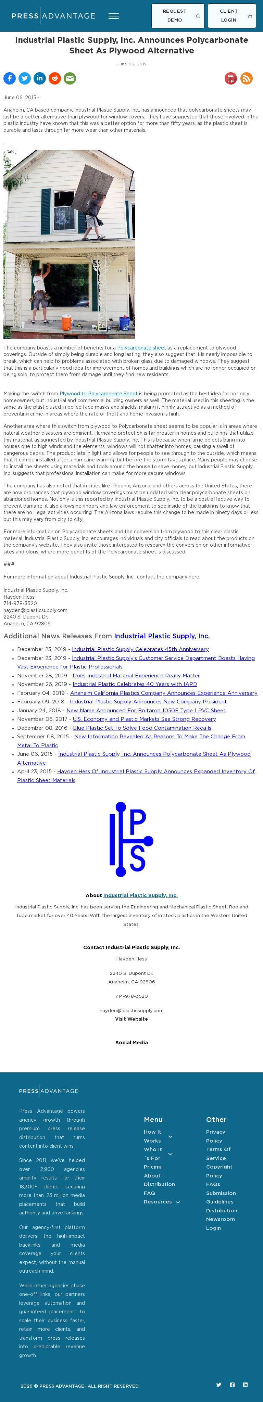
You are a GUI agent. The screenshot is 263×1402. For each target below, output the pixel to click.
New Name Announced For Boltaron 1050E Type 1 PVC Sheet (146, 711)
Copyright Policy (219, 1171)
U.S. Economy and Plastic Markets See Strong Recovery (144, 719)
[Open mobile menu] (114, 16)
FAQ (149, 1193)
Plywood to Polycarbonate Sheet (99, 394)
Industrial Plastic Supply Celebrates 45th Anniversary (140, 649)
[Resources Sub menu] (177, 1202)
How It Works (152, 1136)
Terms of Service (218, 1154)
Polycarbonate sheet (141, 348)
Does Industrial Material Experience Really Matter (136, 676)
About (152, 1176)
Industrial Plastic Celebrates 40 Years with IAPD (135, 684)
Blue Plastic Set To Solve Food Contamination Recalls (142, 728)
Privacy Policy (215, 1136)
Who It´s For (153, 1154)
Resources (158, 1202)
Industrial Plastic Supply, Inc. (162, 636)
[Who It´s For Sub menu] (170, 1154)
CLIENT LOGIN (229, 16)
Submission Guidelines (220, 1198)
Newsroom (220, 1219)
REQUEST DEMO (175, 16)
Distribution (158, 1184)
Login (213, 1228)
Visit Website (131, 1019)
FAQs (213, 1184)
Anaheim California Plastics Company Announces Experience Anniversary (164, 693)
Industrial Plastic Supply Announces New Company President (148, 702)
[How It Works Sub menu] (170, 1136)
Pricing (153, 1167)
